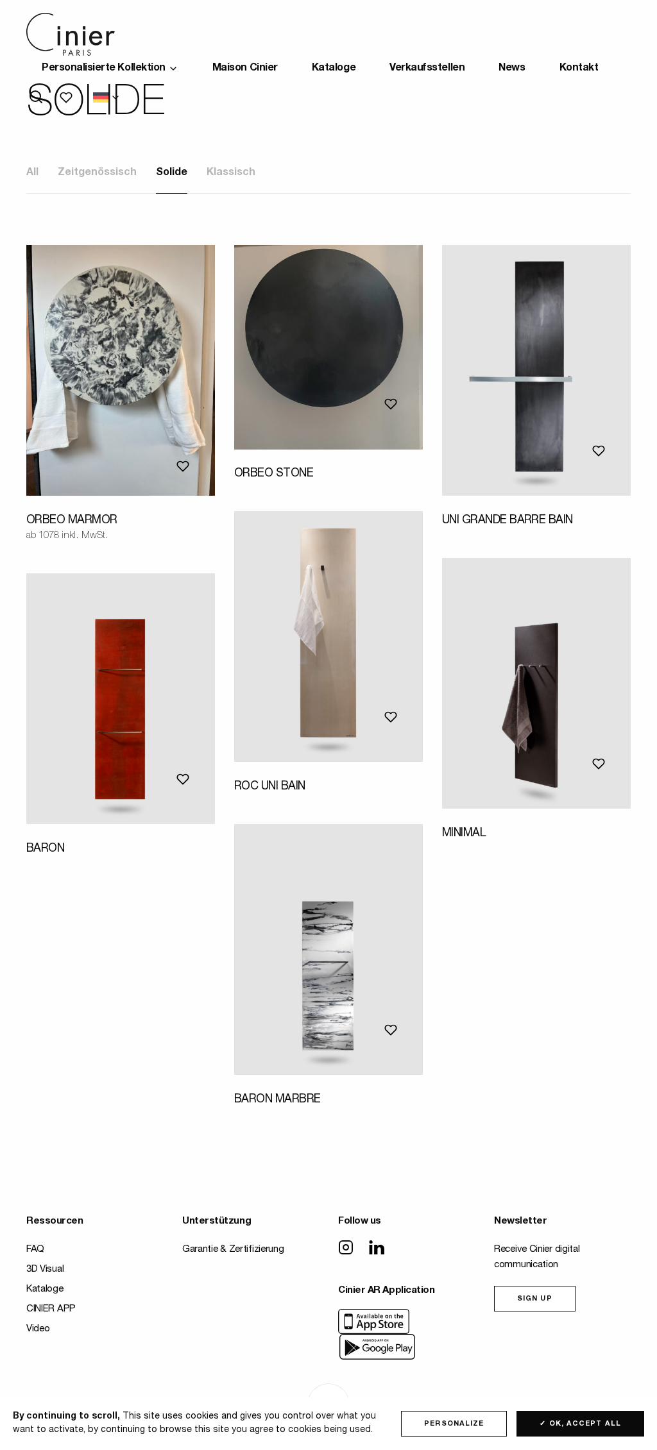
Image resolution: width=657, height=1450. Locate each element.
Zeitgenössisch (97, 173)
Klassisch (231, 173)
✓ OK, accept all (580, 1424)
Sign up (534, 1298)
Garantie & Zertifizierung (233, 1249)
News (512, 68)
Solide (171, 173)
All (32, 173)
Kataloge (333, 68)
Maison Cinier (245, 68)
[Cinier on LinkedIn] (376, 1249)
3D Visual (45, 1269)
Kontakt (579, 68)
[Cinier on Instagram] (346, 1249)
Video (38, 1329)
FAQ (35, 1249)
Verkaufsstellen (427, 68)
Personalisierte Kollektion (104, 68)
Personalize (454, 1424)
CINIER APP (51, 1309)
